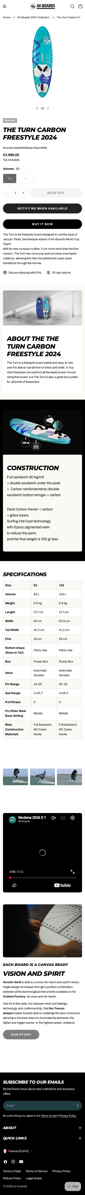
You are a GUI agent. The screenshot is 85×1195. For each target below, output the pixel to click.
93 (12, 180)
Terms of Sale (12, 1171)
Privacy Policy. (68, 1115)
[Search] (72, 6)
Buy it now (42, 224)
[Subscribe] (77, 1105)
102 (29, 180)
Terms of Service (36, 1171)
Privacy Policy (61, 1171)
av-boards (20, 1186)
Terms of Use (49, 1115)
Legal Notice (34, 1178)
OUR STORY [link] (21, 1034)
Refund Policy (12, 1178)
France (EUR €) (18, 1151)
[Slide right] (48, 108)
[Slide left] (37, 108)
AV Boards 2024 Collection (33, 17)
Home (6, 17)
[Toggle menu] (4, 6)
